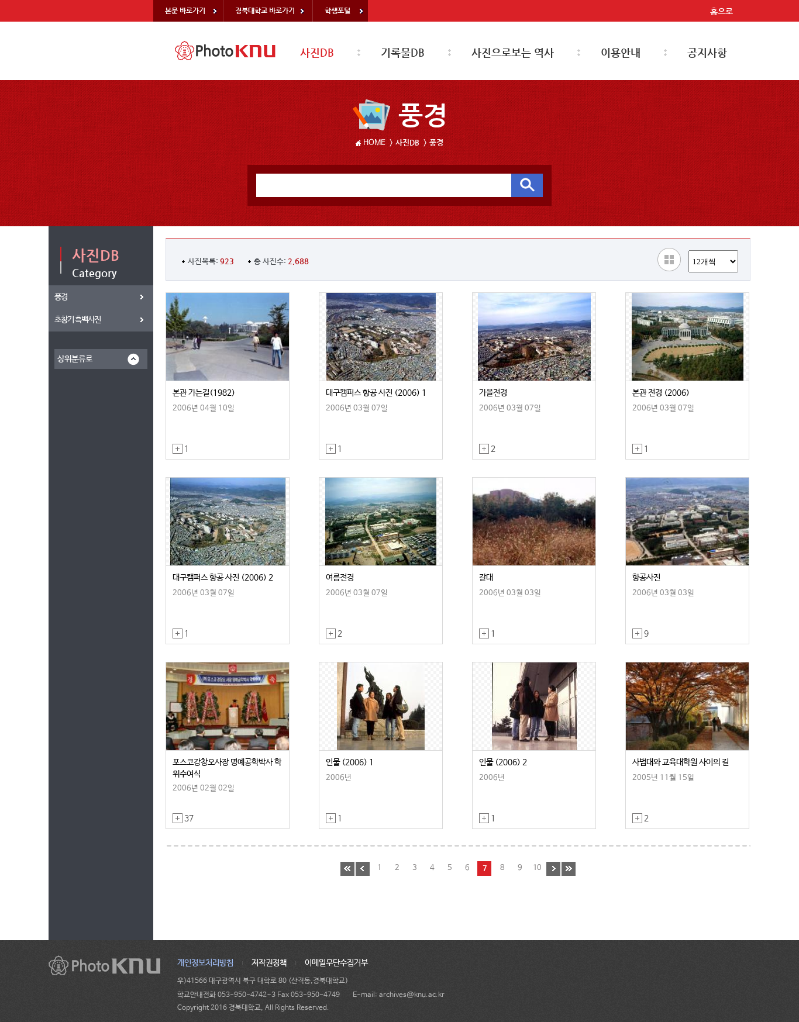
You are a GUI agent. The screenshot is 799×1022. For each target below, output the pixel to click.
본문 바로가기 (185, 10)
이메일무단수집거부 (336, 963)
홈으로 (721, 11)
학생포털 (337, 10)
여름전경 (340, 577)
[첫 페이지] (347, 869)
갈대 (486, 577)
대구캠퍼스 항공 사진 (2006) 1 (376, 393)
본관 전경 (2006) (661, 393)
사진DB (317, 52)
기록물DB (403, 52)
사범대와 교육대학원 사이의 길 (680, 762)
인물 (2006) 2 (503, 762)
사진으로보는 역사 (512, 52)
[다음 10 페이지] (553, 869)
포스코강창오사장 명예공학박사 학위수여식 (227, 768)
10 (537, 868)
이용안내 (620, 52)
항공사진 (646, 577)
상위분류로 (74, 359)
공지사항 (707, 52)
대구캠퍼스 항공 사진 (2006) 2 (223, 577)
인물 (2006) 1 (350, 762)
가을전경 (493, 393)
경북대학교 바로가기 (265, 10)
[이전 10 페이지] (362, 869)
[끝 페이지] (568, 869)
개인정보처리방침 (205, 963)
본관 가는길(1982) (204, 393)
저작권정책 (269, 963)
